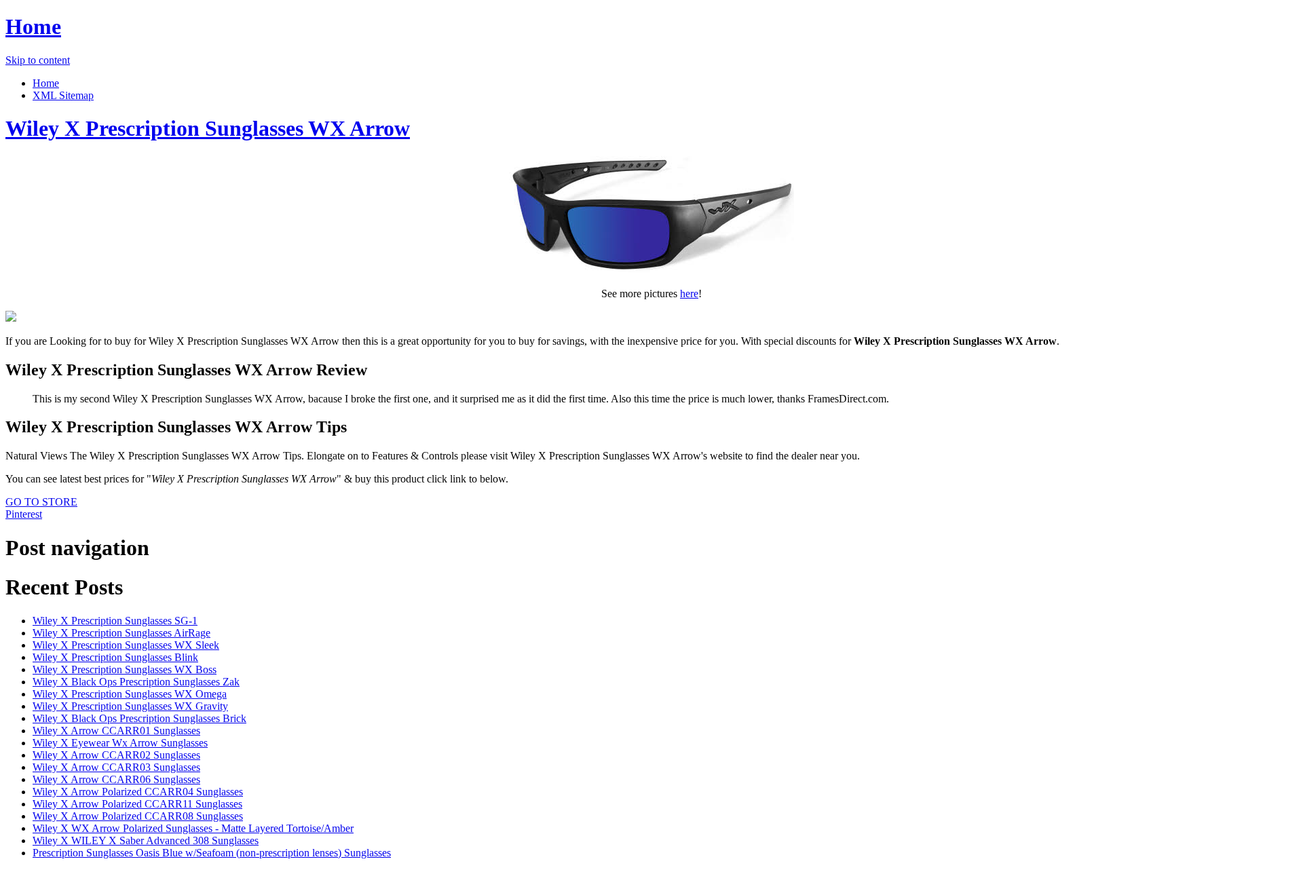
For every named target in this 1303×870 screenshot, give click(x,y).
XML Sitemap (63, 95)
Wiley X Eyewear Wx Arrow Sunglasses (120, 743)
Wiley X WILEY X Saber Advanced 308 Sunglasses (146, 840)
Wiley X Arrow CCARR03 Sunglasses (116, 767)
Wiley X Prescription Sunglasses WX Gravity (130, 706)
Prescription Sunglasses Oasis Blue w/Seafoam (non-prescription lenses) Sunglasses (212, 852)
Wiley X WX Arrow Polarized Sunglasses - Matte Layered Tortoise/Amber (193, 828)
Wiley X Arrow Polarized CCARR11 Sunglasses (137, 804)
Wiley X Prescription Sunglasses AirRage (121, 633)
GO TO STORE (41, 502)
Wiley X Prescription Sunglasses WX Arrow (207, 128)
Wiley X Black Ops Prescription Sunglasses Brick (139, 718)
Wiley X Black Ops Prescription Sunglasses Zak (136, 681)
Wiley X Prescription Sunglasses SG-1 (115, 620)
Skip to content (37, 60)
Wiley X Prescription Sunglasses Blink (115, 657)
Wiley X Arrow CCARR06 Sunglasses (116, 779)
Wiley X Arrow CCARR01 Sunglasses (116, 730)
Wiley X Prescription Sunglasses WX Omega (130, 694)
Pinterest (23, 514)
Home (33, 26)
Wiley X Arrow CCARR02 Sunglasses (116, 755)
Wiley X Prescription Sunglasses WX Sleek (126, 645)
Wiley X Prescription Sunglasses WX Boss (124, 669)
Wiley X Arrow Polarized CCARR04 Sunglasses (138, 791)
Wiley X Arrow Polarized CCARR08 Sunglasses (138, 816)
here (689, 293)
